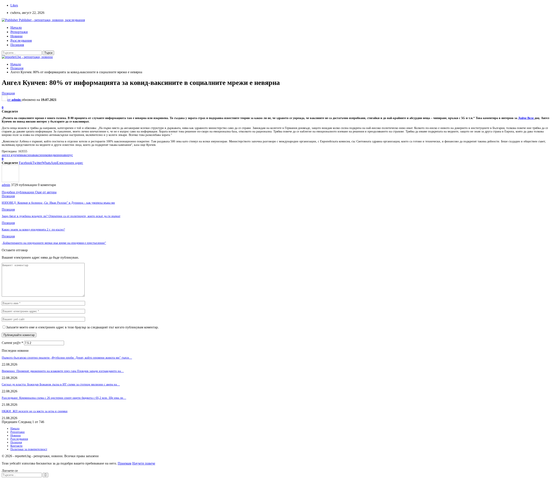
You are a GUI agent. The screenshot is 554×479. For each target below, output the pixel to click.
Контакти (16, 445)
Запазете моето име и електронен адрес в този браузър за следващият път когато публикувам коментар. (82, 327)
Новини (16, 36)
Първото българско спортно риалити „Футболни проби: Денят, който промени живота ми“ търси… (67, 357)
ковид (49, 155)
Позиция (17, 45)
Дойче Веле (526, 118)
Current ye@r (12, 343)
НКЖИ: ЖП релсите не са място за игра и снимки (35, 411)
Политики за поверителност (28, 449)
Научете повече (143, 463)
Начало (16, 27)
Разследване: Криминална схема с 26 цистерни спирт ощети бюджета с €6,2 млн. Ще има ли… (64, 397)
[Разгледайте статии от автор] (10, 181)
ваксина (27, 155)
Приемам (124, 463)
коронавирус (63, 155)
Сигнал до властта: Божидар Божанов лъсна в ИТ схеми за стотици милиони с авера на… (61, 384)
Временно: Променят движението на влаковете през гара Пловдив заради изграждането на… (63, 371)
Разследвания (21, 40)
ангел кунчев (11, 155)
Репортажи (19, 32)
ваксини (39, 155)
